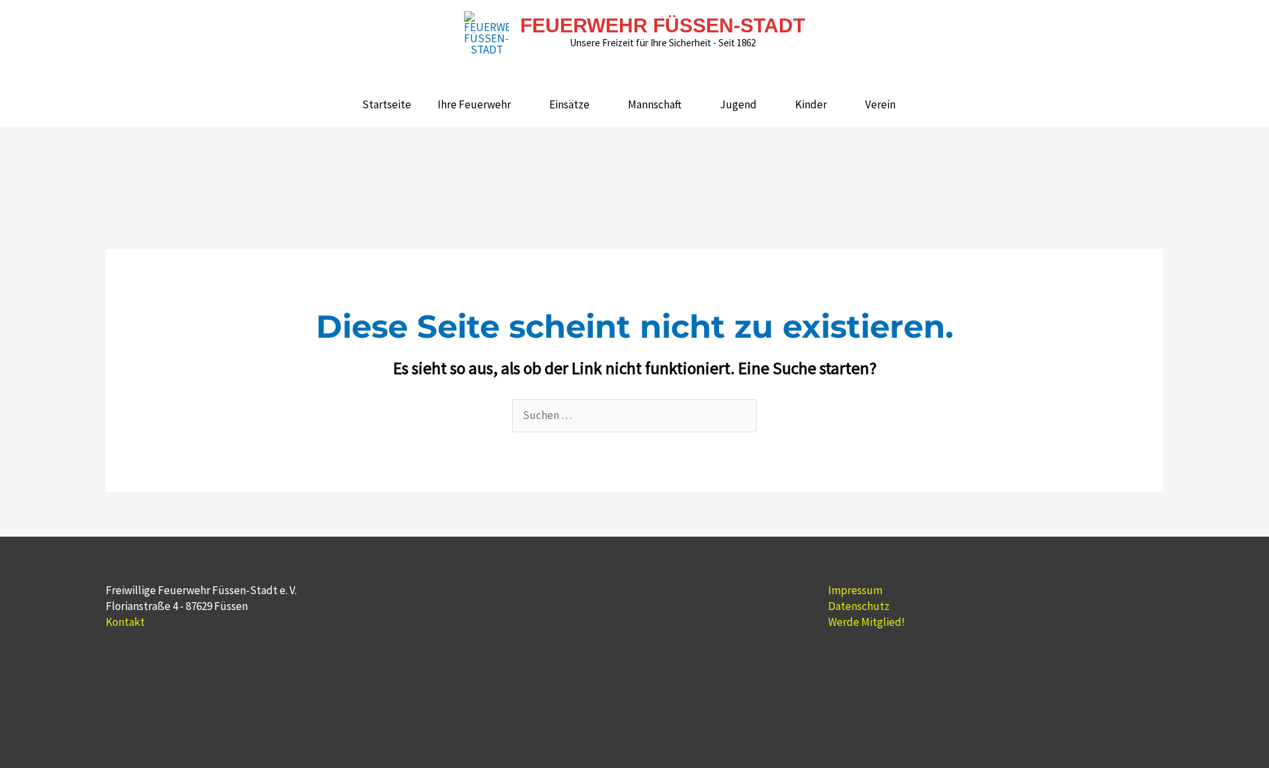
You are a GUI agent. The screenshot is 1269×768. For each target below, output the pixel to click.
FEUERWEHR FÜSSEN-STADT (662, 25)
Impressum (855, 590)
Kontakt (125, 622)
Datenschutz (859, 606)
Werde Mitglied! (866, 622)
